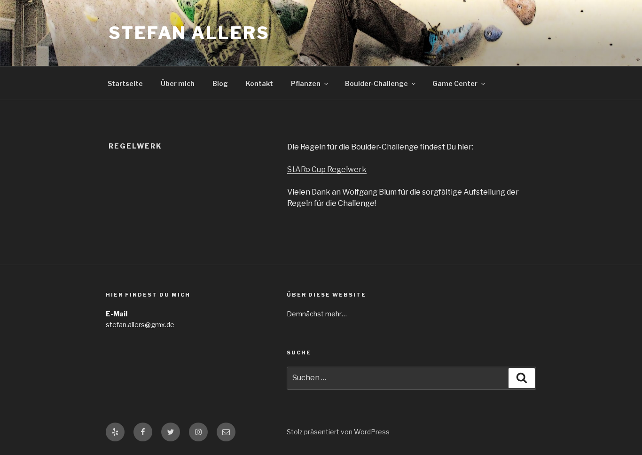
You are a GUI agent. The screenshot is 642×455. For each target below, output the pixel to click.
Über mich (178, 83)
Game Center (455, 83)
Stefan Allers (189, 33)
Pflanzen (306, 83)
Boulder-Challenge (376, 83)
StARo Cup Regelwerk (327, 169)
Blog (220, 83)
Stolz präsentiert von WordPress (338, 432)
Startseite (125, 83)
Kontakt (259, 83)
